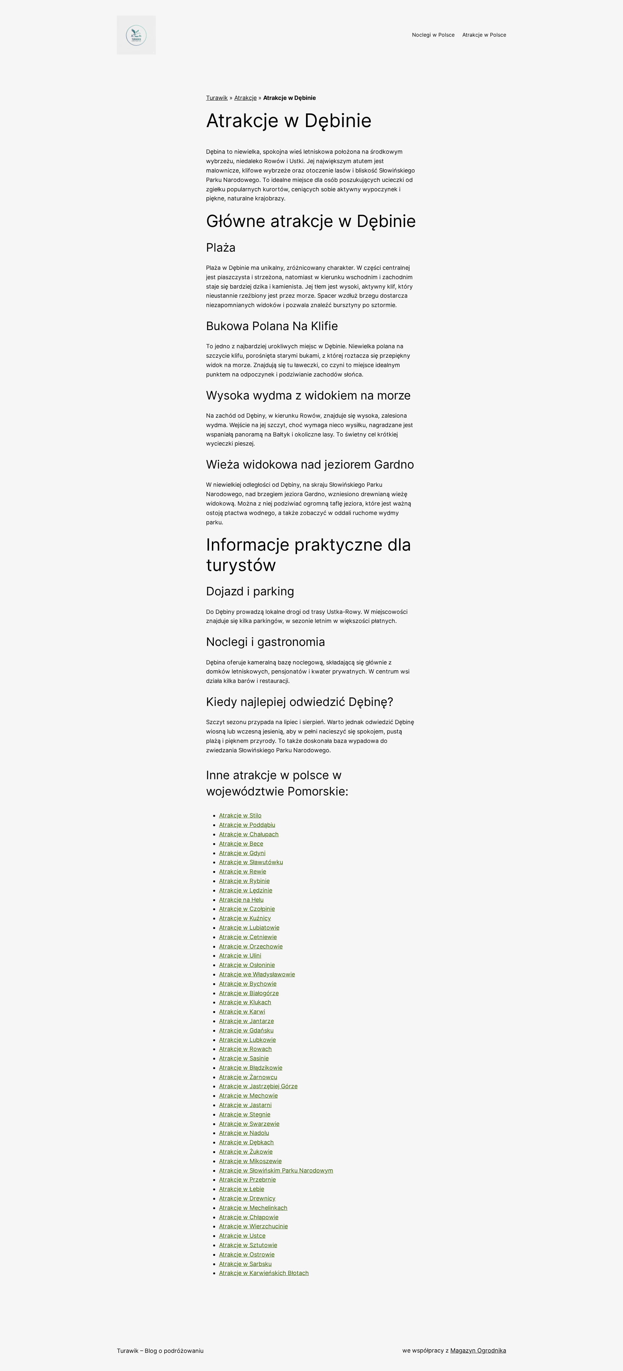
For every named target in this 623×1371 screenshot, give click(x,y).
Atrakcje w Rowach (245, 1048)
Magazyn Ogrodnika (478, 1350)
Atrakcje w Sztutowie (248, 1245)
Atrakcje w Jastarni (245, 1105)
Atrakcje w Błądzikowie (250, 1067)
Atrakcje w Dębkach (246, 1142)
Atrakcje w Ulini (240, 955)
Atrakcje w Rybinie (244, 880)
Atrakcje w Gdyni (242, 853)
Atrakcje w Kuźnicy (245, 918)
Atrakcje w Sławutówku (251, 862)
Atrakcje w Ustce (242, 1235)
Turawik (217, 97)
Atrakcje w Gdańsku (246, 1030)
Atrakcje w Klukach (245, 1002)
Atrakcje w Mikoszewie (250, 1161)
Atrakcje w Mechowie (248, 1095)
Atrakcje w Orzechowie (251, 946)
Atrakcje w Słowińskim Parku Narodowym (276, 1170)
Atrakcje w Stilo (240, 815)
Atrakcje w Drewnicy (247, 1198)
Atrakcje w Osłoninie (247, 964)
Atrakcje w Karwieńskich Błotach (264, 1273)
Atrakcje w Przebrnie (247, 1179)
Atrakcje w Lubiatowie (249, 927)
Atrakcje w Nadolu (244, 1132)
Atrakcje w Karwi (242, 1011)
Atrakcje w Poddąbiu (247, 824)
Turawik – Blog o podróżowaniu (160, 1350)
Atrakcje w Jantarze (246, 1021)
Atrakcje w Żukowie (246, 1151)
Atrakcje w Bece (241, 843)
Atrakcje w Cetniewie (248, 937)
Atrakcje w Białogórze (249, 993)
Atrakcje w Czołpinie (247, 908)
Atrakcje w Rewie (242, 871)
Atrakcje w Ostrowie (247, 1254)
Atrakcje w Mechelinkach (253, 1207)
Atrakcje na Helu (241, 899)
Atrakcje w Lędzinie (245, 890)
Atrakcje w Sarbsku (245, 1263)
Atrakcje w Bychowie (247, 983)
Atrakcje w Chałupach (249, 834)
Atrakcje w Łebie (241, 1189)
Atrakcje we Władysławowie (257, 974)
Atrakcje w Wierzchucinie (253, 1226)
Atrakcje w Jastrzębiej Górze (258, 1086)
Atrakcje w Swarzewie (249, 1123)
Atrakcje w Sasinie (244, 1058)
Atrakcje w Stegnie (244, 1114)
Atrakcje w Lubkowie (247, 1039)
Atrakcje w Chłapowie (248, 1217)
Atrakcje (245, 97)
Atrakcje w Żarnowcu (248, 1077)
